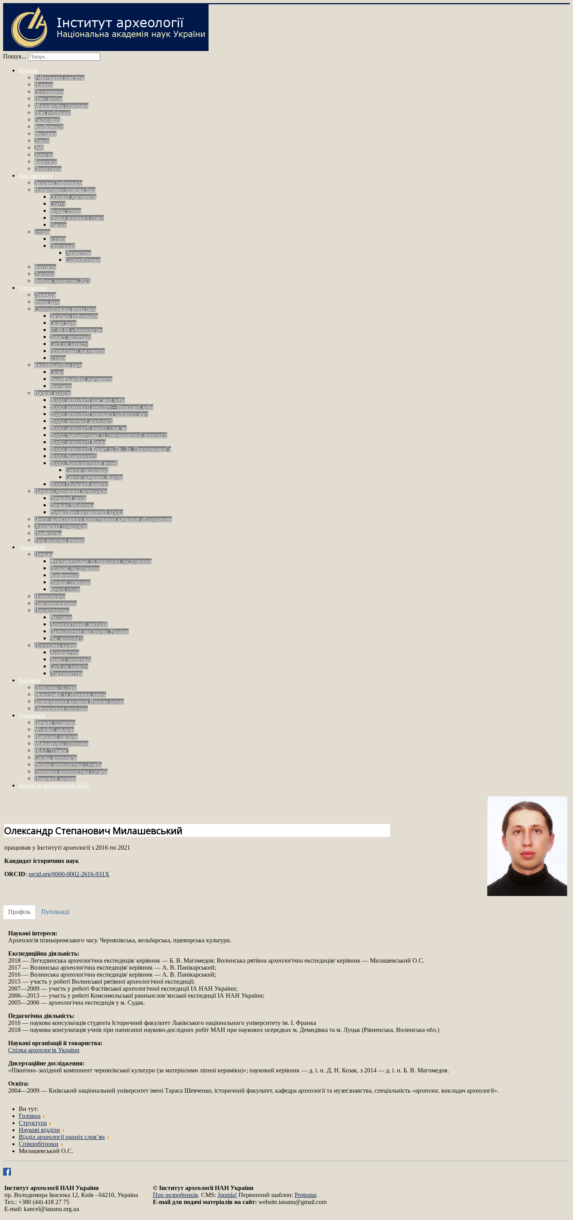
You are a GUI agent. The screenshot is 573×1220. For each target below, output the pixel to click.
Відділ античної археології (81, 421)
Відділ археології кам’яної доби (87, 400)
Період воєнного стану (77, 218)
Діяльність (32, 547)
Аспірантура (64, 652)
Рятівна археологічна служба (68, 765)
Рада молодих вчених (59, 540)
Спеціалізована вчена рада (65, 309)
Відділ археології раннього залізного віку (99, 414)
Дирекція (45, 295)
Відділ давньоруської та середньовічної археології (108, 435)
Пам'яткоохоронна (55, 603)
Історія (42, 232)
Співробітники (83, 260)
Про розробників (175, 1195)
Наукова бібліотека (72, 505)
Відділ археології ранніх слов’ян (88, 428)
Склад (57, 372)
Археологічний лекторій (79, 624)
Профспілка (48, 533)
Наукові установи (54, 722)
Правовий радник (55, 779)
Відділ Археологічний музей (84, 463)
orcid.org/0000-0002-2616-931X (69, 874)
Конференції (49, 127)
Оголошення (49, 92)
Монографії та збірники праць (70, 694)
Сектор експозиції (86, 470)
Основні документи (73, 197)
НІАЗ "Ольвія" (51, 750)
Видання (30, 680)
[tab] (19, 912)
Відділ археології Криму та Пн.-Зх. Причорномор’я (110, 449)
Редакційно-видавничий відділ (86, 512)
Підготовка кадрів (55, 645)
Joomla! (227, 1195)
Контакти (45, 267)
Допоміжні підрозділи (60, 526)
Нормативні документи (77, 351)
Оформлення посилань (61, 708)
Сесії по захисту (69, 344)
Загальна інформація (58, 183)
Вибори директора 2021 (62, 281)
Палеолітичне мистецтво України (89, 631)
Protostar (305, 1195)
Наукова (43, 554)
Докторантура (66, 673)
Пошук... (15, 56)
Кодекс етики (65, 211)
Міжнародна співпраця (61, 106)
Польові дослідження (75, 568)
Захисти (43, 155)
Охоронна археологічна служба (71, 772)
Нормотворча (49, 596)
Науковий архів (68, 498)
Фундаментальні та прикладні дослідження (101, 561)
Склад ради (63, 323)
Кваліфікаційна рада (58, 365)
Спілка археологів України (44, 1050)
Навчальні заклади (56, 736)
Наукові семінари (70, 582)
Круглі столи (65, 589)
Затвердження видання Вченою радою (79, 701)
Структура (32, 288)
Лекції (42, 141)
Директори (78, 253)
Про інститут (36, 176)
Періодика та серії (55, 687)
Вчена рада (47, 302)
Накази (58, 225)
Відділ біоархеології (73, 456)
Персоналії (62, 246)
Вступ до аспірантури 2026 (54, 785)
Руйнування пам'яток (59, 78)
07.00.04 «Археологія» (76, 330)
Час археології (66, 638)
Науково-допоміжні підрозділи (70, 491)
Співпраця (32, 715)
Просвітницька (51, 610)
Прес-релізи (48, 99)
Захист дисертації (70, 337)
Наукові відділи (52, 393)
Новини (28, 70)
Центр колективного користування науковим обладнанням (103, 519)
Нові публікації (52, 113)
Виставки (45, 134)
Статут (57, 204)
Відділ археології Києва (78, 442)
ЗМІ (39, 148)
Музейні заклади (54, 729)
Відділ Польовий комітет (79, 484)
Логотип (44, 274)
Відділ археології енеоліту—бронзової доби (101, 407)
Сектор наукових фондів (94, 477)
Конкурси (45, 162)
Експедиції (47, 120)
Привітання (48, 169)
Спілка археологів (55, 758)
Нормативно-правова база (65, 190)
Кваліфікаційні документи (81, 379)
